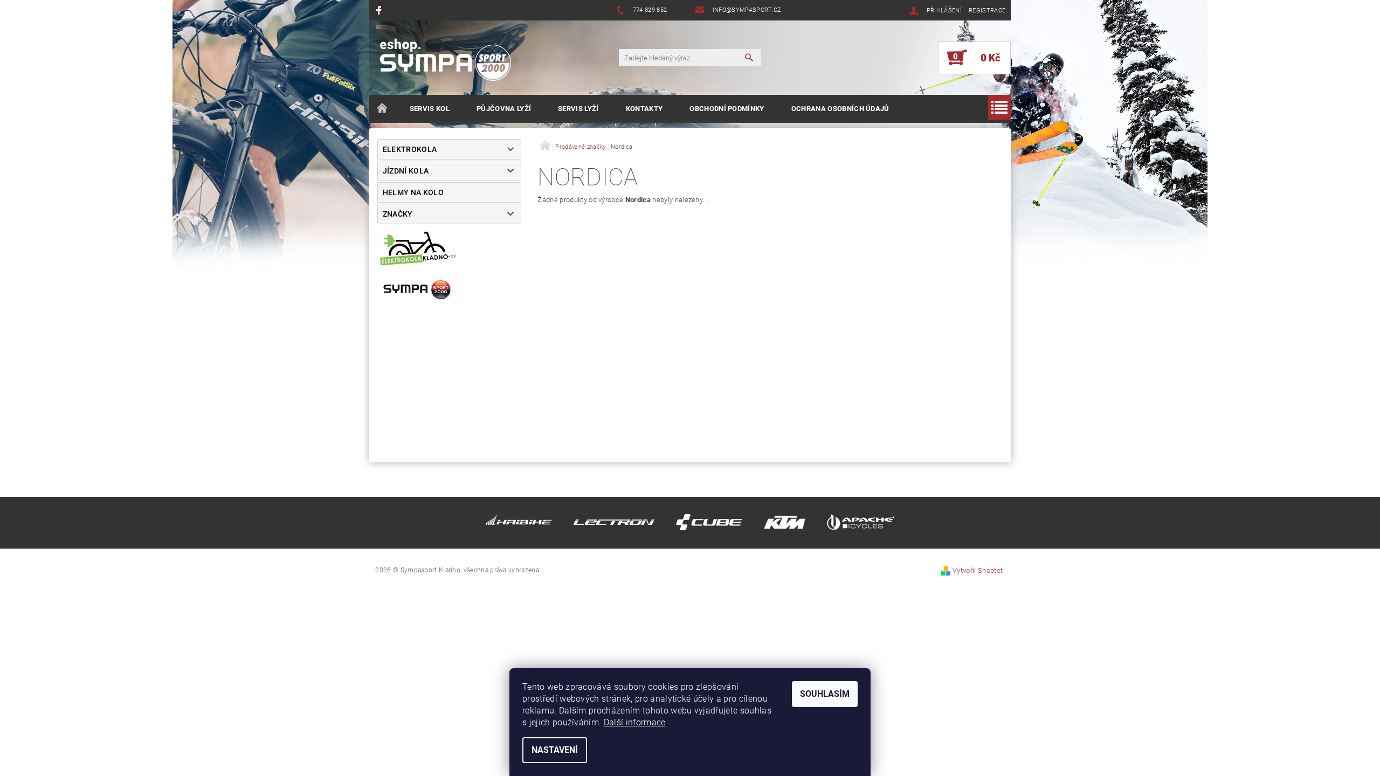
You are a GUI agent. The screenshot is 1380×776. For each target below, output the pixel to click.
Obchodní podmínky (726, 109)
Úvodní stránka (382, 109)
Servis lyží (578, 109)
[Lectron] (614, 525)
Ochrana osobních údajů (840, 109)
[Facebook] (380, 10)
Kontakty (644, 109)
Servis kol (430, 109)
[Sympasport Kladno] (450, 63)
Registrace (987, 10)
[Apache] (861, 525)
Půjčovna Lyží (504, 109)
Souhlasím (825, 694)
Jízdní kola (406, 171)
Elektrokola (410, 149)
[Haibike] (518, 525)
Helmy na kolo (413, 192)
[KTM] (784, 525)
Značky (398, 214)
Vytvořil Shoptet (978, 570)
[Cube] (709, 525)
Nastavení (555, 750)
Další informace (635, 722)
